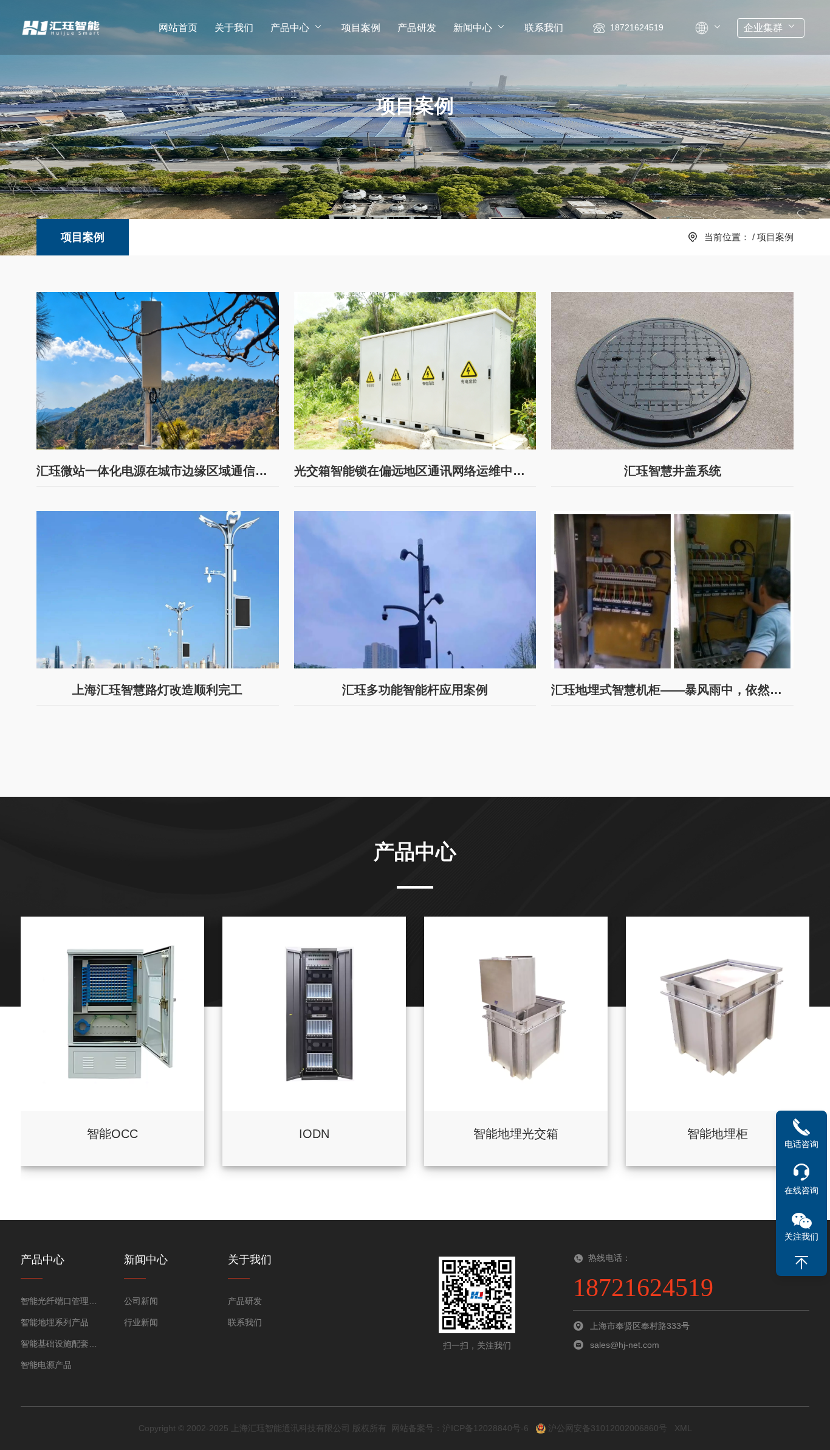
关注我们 (801, 1236)
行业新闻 (141, 1322)
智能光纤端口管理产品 (63, 1301)
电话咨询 (801, 1144)
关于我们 (233, 28)
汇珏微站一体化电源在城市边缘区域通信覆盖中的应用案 (157, 470)
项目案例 (360, 28)
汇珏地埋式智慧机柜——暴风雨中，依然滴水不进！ (672, 689)
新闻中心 (472, 28)
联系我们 (543, 28)
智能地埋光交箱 (515, 1133)
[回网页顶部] (801, 1263)
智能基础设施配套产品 (63, 1343)
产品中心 (289, 28)
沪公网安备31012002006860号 (606, 1428)
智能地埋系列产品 (55, 1322)
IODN (314, 1133)
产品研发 (416, 28)
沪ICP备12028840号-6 (485, 1428)
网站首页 (178, 28)
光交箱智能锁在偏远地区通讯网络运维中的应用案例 (415, 470)
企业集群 (763, 28)
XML (683, 1428)
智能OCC (112, 1133)
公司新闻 (141, 1301)
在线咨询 (801, 1190)
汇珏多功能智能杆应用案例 (415, 689)
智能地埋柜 (717, 1133)
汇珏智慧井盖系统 (672, 470)
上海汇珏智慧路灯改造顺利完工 (157, 689)
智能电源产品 (46, 1365)
